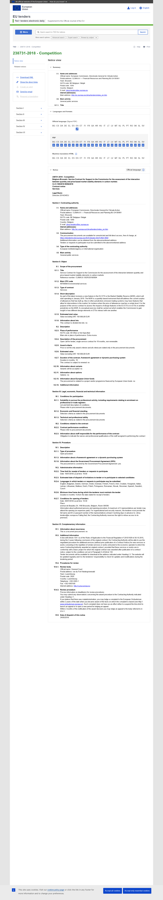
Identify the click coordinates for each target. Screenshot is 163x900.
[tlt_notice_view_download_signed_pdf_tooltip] (77, 128)
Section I (20, 108)
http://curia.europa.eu (82, 586)
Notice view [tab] (18, 61)
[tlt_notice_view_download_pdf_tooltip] (53, 145)
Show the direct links (29, 82)
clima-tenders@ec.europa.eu (77, 90)
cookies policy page (55, 890)
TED (14, 47)
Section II (20, 114)
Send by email (26, 92)
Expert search (73, 37)
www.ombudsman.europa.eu (71, 604)
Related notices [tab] (20, 67)
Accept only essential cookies (137, 891)
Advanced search (58, 37)
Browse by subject (88, 37)
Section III (20, 120)
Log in (133, 8)
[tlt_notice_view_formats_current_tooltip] (143, 170)
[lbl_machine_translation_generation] (76, 154)
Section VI (20, 132)
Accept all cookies (112, 891)
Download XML (26, 77)
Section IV (20, 126)
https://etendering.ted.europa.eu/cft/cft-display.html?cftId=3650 (84, 238)
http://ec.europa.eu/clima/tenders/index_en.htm (89, 95)
